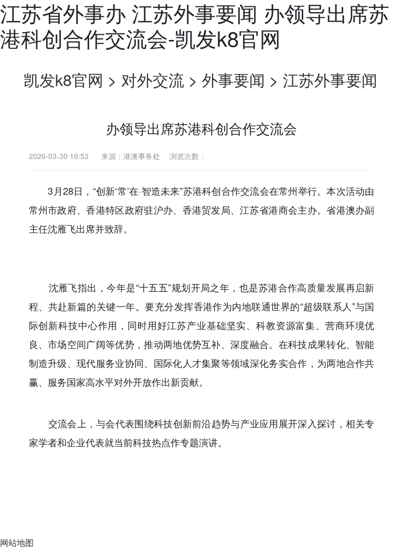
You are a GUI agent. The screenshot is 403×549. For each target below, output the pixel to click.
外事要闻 (233, 79)
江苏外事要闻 (330, 79)
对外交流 (152, 79)
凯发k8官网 (63, 79)
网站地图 (17, 542)
